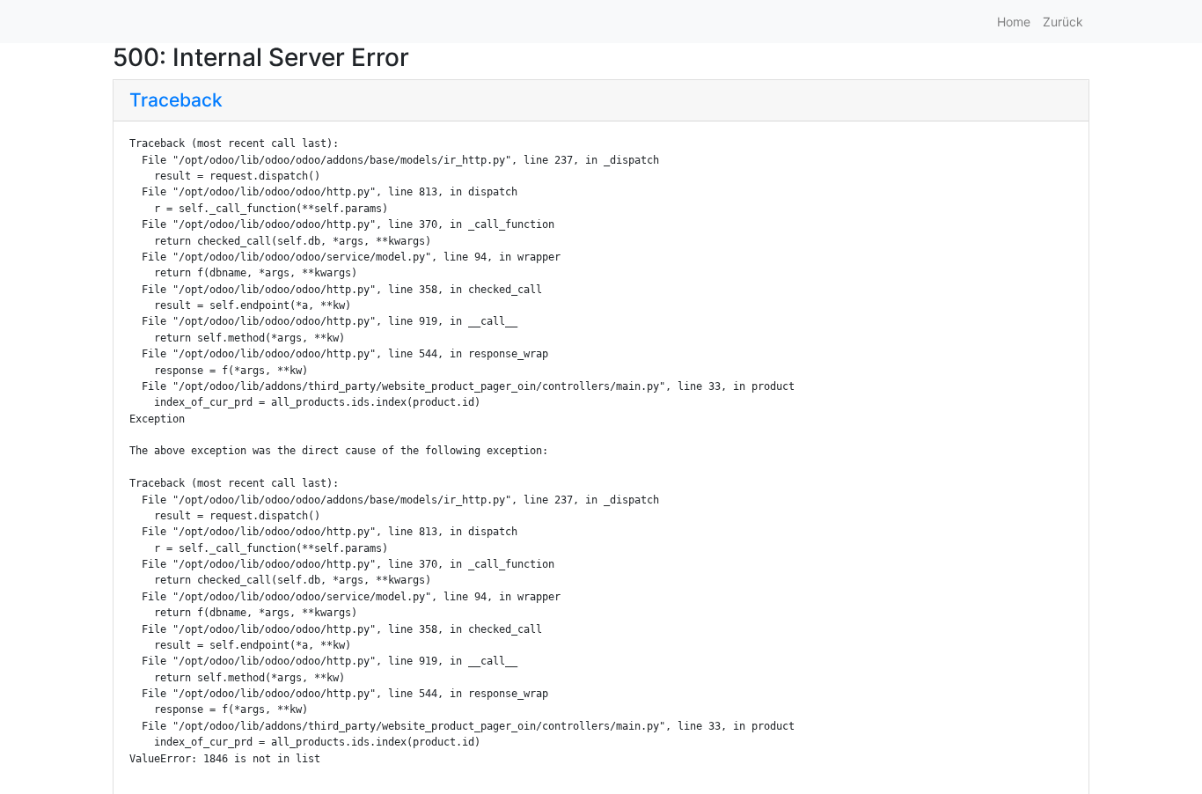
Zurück (1063, 21)
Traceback (176, 100)
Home (1013, 21)
